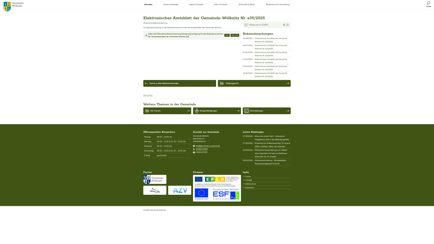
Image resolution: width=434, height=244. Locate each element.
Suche (248, 176)
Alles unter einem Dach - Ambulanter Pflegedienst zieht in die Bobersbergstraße (272, 138)
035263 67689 (202, 149)
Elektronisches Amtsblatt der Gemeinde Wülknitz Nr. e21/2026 (271, 74)
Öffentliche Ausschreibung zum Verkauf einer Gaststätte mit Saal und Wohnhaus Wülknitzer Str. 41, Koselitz (271, 153)
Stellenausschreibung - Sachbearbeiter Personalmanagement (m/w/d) (270, 162)
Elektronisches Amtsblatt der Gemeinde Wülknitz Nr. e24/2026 (271, 54)
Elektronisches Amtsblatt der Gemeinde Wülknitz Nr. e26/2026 (271, 40)
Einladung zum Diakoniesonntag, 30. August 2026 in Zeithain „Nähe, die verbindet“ (272, 145)
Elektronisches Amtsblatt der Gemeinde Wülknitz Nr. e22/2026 (271, 68)
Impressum (249, 188)
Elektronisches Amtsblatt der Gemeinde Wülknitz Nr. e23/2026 (271, 61)
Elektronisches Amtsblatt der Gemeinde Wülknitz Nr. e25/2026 (271, 47)
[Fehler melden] (287, 24)
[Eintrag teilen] (284, 24)
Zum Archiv (148, 95)
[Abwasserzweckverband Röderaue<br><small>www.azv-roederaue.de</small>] (179, 190)
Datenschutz (250, 184)
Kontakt (248, 180)
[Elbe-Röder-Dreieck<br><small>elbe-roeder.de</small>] (154, 190)
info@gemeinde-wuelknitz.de (208, 146)
